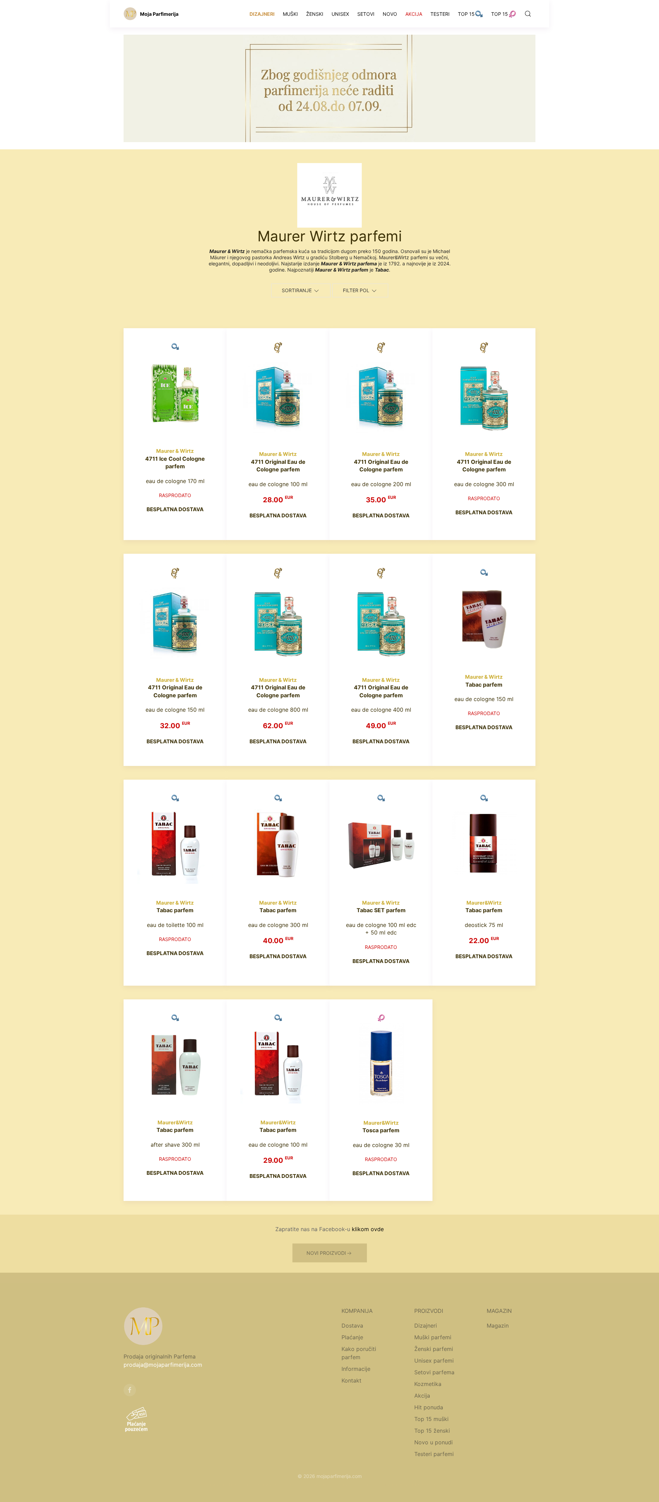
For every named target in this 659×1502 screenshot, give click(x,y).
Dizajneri (262, 14)
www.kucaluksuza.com (287, 1484)
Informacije (356, 1368)
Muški (290, 14)
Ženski (314, 14)
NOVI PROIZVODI (326, 1253)
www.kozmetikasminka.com (419, 1484)
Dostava (352, 1325)
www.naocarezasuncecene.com (350, 1484)
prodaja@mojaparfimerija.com (163, 1364)
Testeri (440, 14)
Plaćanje (352, 1337)
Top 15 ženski (432, 1430)
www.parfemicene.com (235, 1484)
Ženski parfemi (433, 1348)
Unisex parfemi (434, 1360)
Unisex (340, 14)
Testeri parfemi (434, 1454)
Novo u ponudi (433, 1442)
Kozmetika (427, 1383)
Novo (390, 14)
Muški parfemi (432, 1337)
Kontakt (351, 1380)
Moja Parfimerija (159, 14)
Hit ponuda (428, 1407)
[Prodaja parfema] (130, 13)
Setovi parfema (434, 1372)
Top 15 (466, 14)
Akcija (413, 14)
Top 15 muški (431, 1418)
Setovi (365, 14)
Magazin (498, 1325)
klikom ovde (368, 1229)
